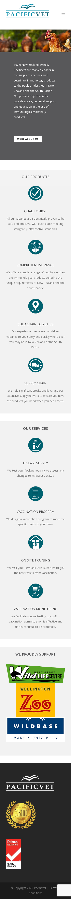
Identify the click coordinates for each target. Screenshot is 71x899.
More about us (28, 138)
